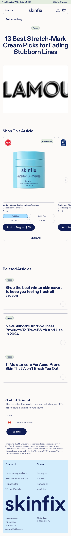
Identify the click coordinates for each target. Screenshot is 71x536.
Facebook (42, 483)
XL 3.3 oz (45, 221)
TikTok (40, 478)
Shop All (36, 237)
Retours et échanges (17, 478)
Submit (16, 431)
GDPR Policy (10, 525)
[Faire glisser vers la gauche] (5, 180)
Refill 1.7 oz (44, 216)
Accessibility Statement (14, 529)
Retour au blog (13, 19)
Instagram (42, 473)
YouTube (41, 489)
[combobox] (10, 422)
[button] (9, 10)
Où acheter (11, 483)
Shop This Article (18, 131)
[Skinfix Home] (35, 10)
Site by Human (42, 518)
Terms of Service (11, 519)
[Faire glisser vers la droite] (65, 180)
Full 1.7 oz (18, 216)
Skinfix (47, 521)
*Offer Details (13, 489)
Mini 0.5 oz (17, 221)
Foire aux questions (16, 473)
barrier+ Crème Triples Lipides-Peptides (21, 205)
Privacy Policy (10, 522)
